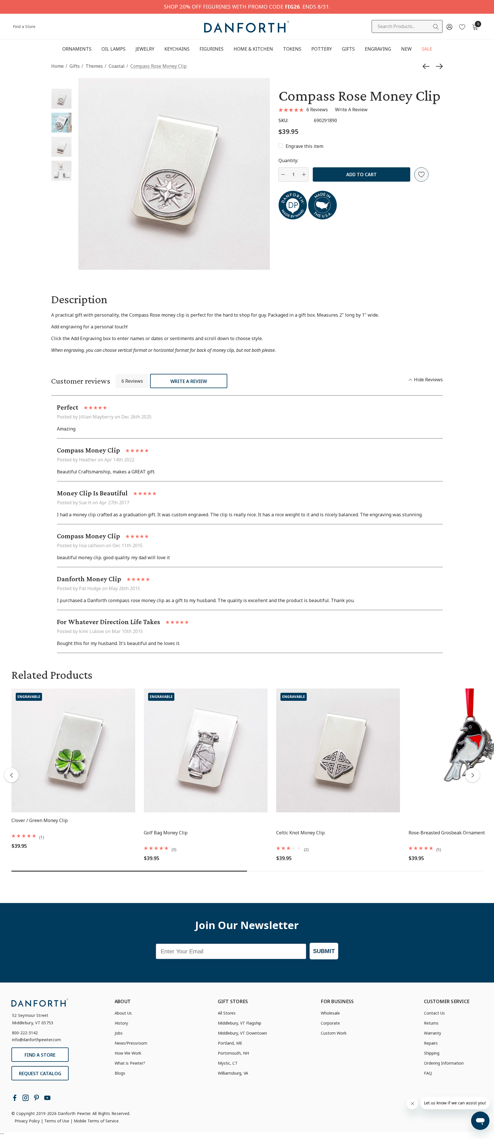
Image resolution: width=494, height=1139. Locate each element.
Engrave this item (304, 146)
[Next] (438, 66)
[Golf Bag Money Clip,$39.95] (206, 750)
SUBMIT (324, 951)
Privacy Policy (27, 1121)
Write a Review (188, 381)
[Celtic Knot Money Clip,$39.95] (338, 750)
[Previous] (427, 66)
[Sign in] (449, 26)
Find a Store (24, 26)
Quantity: (288, 160)
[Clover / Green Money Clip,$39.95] (73, 750)
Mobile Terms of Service (96, 1121)
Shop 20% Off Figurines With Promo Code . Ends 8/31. (247, 6)
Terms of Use (56, 1121)
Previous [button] (11, 775)
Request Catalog (40, 1073)
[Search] (436, 27)
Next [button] (472, 775)
